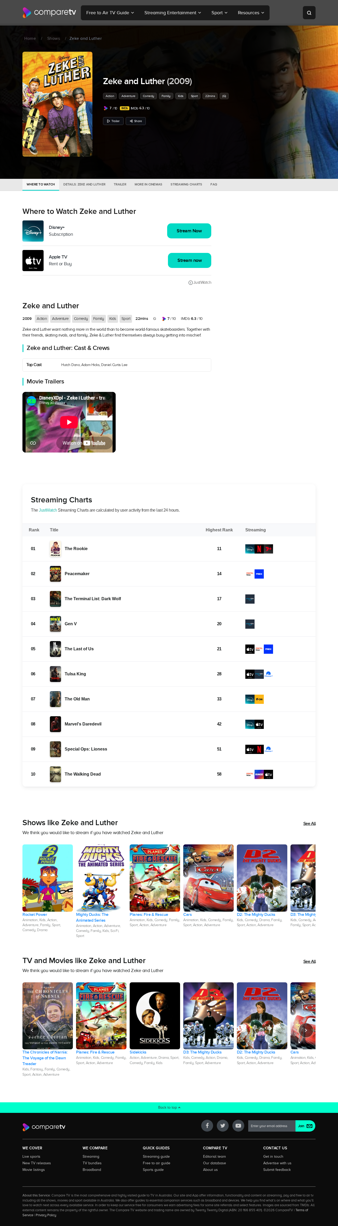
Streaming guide (156, 1156)
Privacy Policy (46, 1215)
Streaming (91, 1156)
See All (309, 823)
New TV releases (36, 1163)
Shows (53, 38)
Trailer (115, 121)
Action (110, 96)
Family (166, 96)
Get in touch (273, 1156)
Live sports (31, 1156)
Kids (181, 96)
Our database (214, 1163)
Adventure (128, 96)
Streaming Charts (186, 184)
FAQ (213, 184)
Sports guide (153, 1169)
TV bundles (92, 1163)
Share (138, 121)
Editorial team (214, 1156)
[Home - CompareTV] (49, 12)
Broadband (92, 1169)
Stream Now (189, 231)
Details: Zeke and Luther (84, 184)
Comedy (148, 96)
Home (30, 38)
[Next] (306, 892)
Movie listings (33, 1169)
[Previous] (32, 892)
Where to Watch (41, 184)
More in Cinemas (148, 184)
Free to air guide (156, 1163)
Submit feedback (277, 1169)
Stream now (189, 260)
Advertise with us (277, 1163)
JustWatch (202, 282)
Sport (194, 96)
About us (210, 1169)
